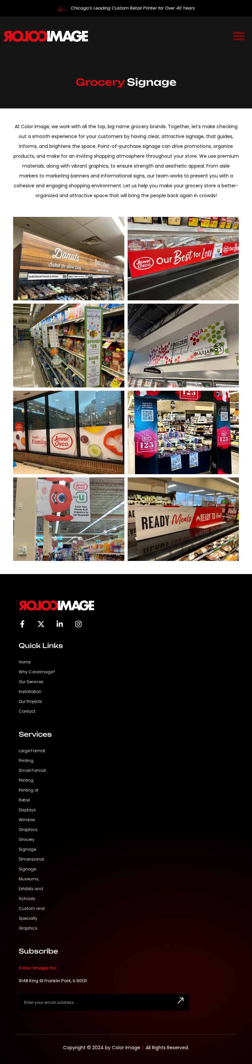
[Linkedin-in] (59, 624)
